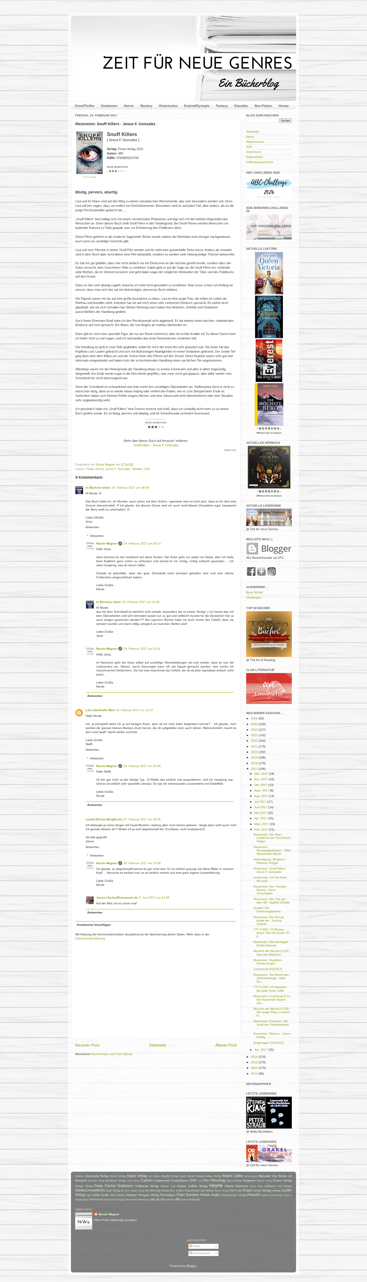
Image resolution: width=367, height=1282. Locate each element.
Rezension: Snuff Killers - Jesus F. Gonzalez (270, 870)
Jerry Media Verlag (134, 1190)
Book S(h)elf (254, 592)
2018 (254, 763)
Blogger (191, 1266)
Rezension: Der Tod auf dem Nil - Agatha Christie (271, 901)
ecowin (184, 1199)
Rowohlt (253, 1195)
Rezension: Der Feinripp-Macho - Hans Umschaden (270, 890)
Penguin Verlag (148, 1195)
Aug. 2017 (261, 796)
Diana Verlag (234, 1180)
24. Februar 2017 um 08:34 (130, 487)
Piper (181, 1195)
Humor (284, 106)
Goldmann (125, 1186)
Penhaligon (167, 1195)
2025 (254, 724)
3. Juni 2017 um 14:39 (154, 897)
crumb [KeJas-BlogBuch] (104, 819)
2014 (254, 1067)
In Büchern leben (98, 487)
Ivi (122, 1190)
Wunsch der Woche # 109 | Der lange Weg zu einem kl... (271, 1012)
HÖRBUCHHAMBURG (90, 1190)
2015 (254, 1062)
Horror (129, 106)
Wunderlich (131, 1199)
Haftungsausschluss (259, 162)
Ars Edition (154, 1176)
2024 (254, 729)
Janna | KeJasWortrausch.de (117, 897)
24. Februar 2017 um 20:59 (142, 766)
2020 (254, 752)
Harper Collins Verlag (192, 1186)
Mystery (146, 106)
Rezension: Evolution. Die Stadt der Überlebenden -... (271, 1025)
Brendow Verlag (96, 1180)
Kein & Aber (177, 1190)
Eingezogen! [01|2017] (268, 1042)
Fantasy (222, 106)
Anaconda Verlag (97, 1176)
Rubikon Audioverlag (271, 1195)
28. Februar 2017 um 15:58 (142, 863)
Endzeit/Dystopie (196, 106)
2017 (254, 768)
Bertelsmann (250, 1176)
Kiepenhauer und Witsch (199, 1190)
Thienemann (96, 1199)
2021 (254, 746)
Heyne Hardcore (236, 1186)
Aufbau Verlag (213, 1176)
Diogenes (249, 1180)
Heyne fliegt (256, 1186)
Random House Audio (203, 1195)
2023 (254, 735)
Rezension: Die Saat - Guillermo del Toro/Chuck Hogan (272, 838)
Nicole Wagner (106, 543)
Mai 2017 (261, 812)
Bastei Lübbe (233, 1176)
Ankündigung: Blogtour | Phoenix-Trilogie (269, 861)
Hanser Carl (167, 1186)
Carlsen (147, 1180)
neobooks (194, 1199)
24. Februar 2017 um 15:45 (141, 602)
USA (147, 469)
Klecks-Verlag (222, 1190)
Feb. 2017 (261, 829)
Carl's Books (133, 1180)
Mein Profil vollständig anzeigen (115, 1220)
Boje (275, 1176)
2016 (254, 1056)
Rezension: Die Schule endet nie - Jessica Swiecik (268, 921)
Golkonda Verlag (147, 1186)
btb (153, 1199)
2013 (254, 1073)
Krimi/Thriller (85, 106)
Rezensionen (255, 141)
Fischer (110, 1186)
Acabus (79, 1176)
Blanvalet (264, 1176)
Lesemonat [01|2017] (267, 969)
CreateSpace (180, 1180)
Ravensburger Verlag (233, 1195)
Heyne (216, 1185)
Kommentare (201, 1253)
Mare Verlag (117, 1195)
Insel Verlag (113, 1190)
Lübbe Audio (100, 1195)
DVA (200, 1180)
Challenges (253, 597)
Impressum (253, 151)
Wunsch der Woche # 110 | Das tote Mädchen (271, 952)
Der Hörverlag (214, 1180)
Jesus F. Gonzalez (118, 469)
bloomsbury (144, 1199)
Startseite (157, 1045)
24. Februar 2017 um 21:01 (142, 648)
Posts (196, 1246)
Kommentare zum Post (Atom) (112, 1054)
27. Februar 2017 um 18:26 (142, 819)
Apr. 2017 (261, 818)
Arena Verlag (118, 1176)
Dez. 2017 (261, 773)
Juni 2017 (261, 807)
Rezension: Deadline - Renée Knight (268, 962)
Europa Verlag (84, 1186)
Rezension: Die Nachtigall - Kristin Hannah (271, 943)
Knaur (247, 1190)
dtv (177, 1199)
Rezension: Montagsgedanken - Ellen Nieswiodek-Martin (272, 850)
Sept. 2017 (262, 790)
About (250, 136)
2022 (254, 740)
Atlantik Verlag (169, 1176)
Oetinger (131, 1195)
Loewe (276, 1190)
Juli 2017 (260, 801)
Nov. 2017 (261, 779)
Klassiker (241, 106)
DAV (193, 1180)
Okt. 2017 (261, 785)
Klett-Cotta (236, 1190)
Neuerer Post (87, 1045)
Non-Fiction (263, 106)
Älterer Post (226, 1045)
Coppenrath (162, 1180)
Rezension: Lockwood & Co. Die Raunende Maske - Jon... (272, 1000)
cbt (162, 1199)
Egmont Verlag (264, 1180)
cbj (158, 1199)
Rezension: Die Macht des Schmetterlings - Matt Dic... (271, 978)
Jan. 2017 (261, 1049)
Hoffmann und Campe (278, 1186)
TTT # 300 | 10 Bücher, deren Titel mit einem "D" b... (271, 933)
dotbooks (170, 1199)
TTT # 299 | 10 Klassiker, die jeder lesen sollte (270, 989)
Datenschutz (254, 157)
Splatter (137, 469)
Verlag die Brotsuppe (114, 1199)
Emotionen (109, 106)
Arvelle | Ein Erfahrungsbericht (267, 909)
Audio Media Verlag (191, 1176)
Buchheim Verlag (115, 1180)
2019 (254, 757)
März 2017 (262, 824)
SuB (249, 146)
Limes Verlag (262, 1190)
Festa (90, 469)
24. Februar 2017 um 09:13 (142, 543)
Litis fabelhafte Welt (100, 710)
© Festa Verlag (89, 177)
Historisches (168, 106)
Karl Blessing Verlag (157, 1190)
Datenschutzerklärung (90, 938)
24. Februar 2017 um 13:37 (134, 710)
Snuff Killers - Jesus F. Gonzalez (156, 445)
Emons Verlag (282, 1180)
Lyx (88, 1195)
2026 (254, 718)
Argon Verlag (137, 1176)
